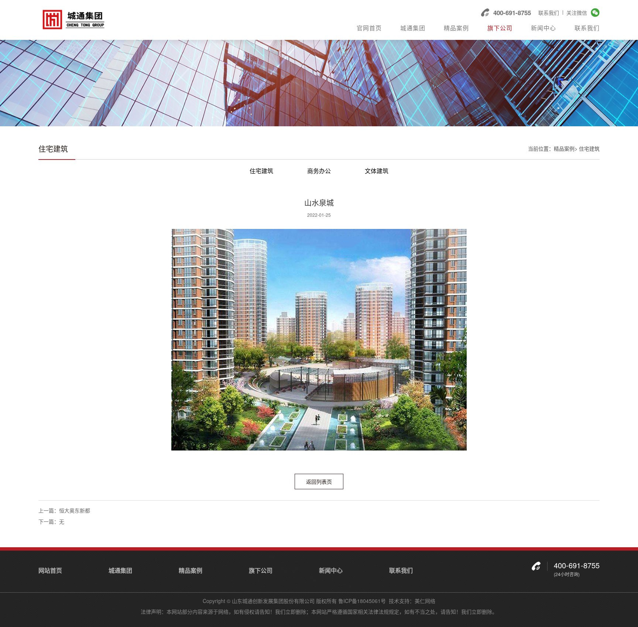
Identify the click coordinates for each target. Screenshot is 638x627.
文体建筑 (376, 171)
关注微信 (576, 12)
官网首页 (369, 28)
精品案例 (456, 28)
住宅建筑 (261, 171)
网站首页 (50, 570)
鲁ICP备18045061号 (362, 600)
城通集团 (412, 28)
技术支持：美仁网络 (412, 600)
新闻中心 (543, 28)
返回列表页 (319, 481)
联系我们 (548, 12)
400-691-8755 (512, 12)
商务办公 (319, 171)
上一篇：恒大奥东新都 (64, 510)
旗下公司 (499, 28)
